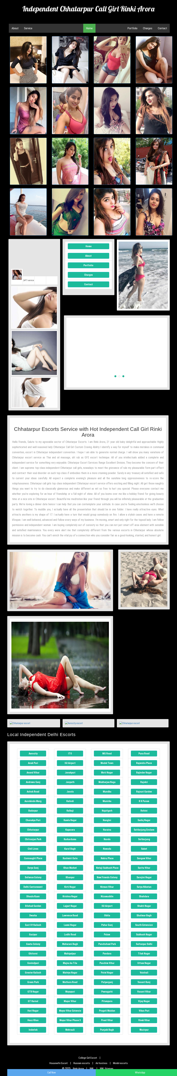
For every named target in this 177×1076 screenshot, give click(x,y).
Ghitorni (33, 953)
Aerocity (33, 753)
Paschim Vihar (107, 963)
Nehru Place (107, 858)
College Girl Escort (87, 1057)
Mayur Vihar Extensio (70, 1010)
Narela (107, 839)
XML (92, 1068)
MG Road (107, 753)
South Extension (144, 925)
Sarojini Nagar (144, 877)
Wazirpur (144, 1029)
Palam (107, 934)
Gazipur (33, 934)
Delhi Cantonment (33, 886)
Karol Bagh (70, 848)
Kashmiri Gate (70, 858)
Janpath (70, 782)
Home (89, 28)
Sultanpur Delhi (144, 944)
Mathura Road (70, 982)
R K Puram (144, 801)
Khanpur (70, 877)
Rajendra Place (144, 763)
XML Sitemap (106, 1068)
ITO (70, 753)
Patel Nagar (107, 972)
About (15, 28)
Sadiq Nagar (144, 820)
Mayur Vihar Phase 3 (70, 1020)
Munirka (107, 801)
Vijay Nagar (144, 1001)
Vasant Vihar (144, 991)
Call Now (51, 1072)
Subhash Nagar (144, 934)
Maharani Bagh (70, 944)
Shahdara (144, 896)
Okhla (107, 915)
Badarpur (33, 810)
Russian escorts (81, 1063)
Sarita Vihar (144, 867)
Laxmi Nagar (70, 925)
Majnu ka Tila (70, 963)
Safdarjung (144, 839)
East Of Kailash (33, 925)
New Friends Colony (107, 877)
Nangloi (107, 820)
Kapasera (70, 829)
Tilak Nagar (144, 953)
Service (28, 28)
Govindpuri (33, 963)
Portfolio (132, 28)
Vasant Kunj (144, 982)
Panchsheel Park (107, 944)
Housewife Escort (58, 1063)
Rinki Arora (78, 1068)
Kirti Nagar (70, 886)
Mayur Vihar (70, 1001)
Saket (144, 848)
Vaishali (144, 972)
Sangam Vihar (144, 858)
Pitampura (107, 1001)
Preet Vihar (107, 1020)
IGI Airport (70, 763)
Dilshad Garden (33, 906)
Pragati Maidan (107, 1010)
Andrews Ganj (33, 782)
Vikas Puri (144, 1010)
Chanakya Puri (33, 820)
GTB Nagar (33, 991)
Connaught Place (33, 858)
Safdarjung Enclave (144, 829)
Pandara (107, 953)
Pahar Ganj (107, 925)
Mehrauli (70, 1029)
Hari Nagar (33, 1010)
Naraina (107, 829)
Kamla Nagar (70, 820)
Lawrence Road (70, 915)
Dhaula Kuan (33, 896)
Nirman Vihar (107, 886)
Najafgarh (107, 810)
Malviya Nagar (70, 972)
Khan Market (70, 867)
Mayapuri (70, 991)
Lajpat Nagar (70, 906)
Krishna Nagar (70, 896)
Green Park (33, 982)
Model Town (107, 763)
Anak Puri (33, 763)
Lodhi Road (70, 934)
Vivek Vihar (144, 1020)
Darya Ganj (33, 867)
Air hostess (101, 1063)
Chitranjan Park (33, 839)
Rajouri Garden (144, 791)
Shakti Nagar (144, 906)
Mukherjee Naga (107, 782)
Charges (147, 28)
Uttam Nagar (144, 963)
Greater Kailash (33, 972)
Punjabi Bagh (107, 1029)
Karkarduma (70, 839)
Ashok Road (33, 791)
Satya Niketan (144, 886)
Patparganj (107, 982)
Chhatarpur (33, 829)
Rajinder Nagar (144, 772)
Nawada (107, 848)
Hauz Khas (33, 1020)
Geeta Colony (33, 944)
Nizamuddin (107, 896)
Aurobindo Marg (33, 801)
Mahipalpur (70, 953)
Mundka (107, 791)
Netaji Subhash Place (107, 867)
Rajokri (144, 782)
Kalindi (70, 801)
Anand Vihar (33, 772)
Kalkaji (70, 810)
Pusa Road (144, 753)
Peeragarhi (107, 991)
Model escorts (120, 1063)
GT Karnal (33, 1001)
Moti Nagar (107, 772)
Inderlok (33, 1029)
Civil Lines (33, 848)
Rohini (144, 810)
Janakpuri (70, 772)
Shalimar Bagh (144, 915)
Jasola (70, 791)
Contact (162, 28)
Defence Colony (33, 877)
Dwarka (33, 915)
